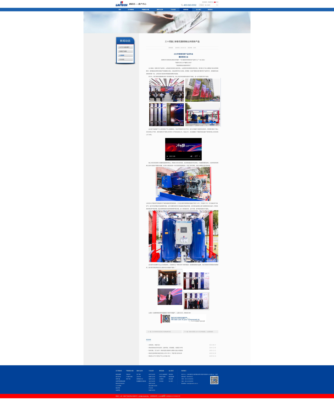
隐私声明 (118, 387)
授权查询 (171, 374)
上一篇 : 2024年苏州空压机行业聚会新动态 (159, 331)
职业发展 (171, 378)
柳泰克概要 (118, 374)
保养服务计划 (140, 378)
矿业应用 (151, 387)
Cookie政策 (118, 385)
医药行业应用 (152, 383)
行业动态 (121, 59)
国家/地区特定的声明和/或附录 (120, 384)
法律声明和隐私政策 (120, 381)
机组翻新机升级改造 (141, 381)
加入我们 (198, 9)
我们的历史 (118, 376)
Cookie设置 (160, 396)
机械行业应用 (152, 390)
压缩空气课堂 (123, 51)
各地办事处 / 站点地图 (212, 398)
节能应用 (128, 374)
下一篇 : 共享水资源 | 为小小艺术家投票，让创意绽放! (198, 331)
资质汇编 (118, 378)
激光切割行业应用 (153, 385)
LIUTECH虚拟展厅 (124, 47)
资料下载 (128, 378)
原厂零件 (139, 374)
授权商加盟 (171, 376)
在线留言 (204, 2)
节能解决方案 (145, 9)
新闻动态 (185, 9)
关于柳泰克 (131, 9)
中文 (217, 2)
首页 (120, 9)
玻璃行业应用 (152, 376)
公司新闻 (121, 55)
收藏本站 (210, 2)
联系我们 (210, 9)
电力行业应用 (152, 381)
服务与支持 (160, 9)
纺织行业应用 (152, 374)
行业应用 (173, 9)
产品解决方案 (129, 376)
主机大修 (139, 376)
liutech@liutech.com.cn (192, 383)
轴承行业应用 (152, 378)
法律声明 (118, 390)
